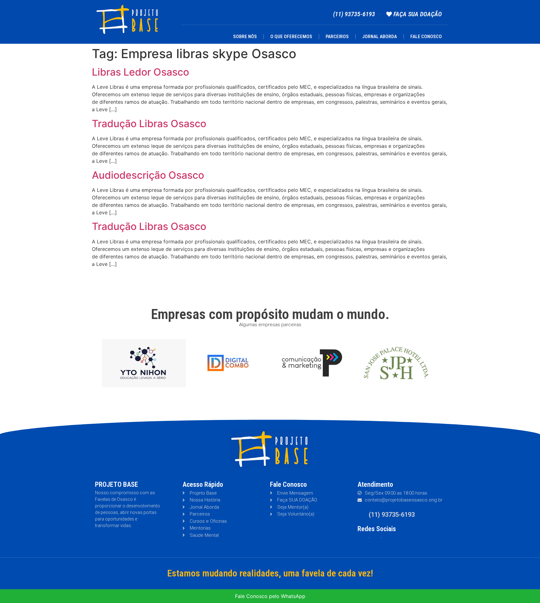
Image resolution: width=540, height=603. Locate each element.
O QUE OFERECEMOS (291, 36)
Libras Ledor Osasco (140, 72)
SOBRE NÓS (245, 36)
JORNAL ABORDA (379, 36)
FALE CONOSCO (426, 36)
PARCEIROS (337, 36)
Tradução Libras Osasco (149, 123)
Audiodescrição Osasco (148, 175)
